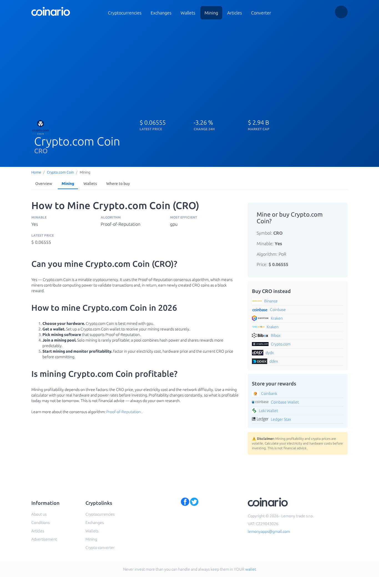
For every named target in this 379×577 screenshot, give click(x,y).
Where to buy (118, 183)
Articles (234, 12)
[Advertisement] (189, 66)
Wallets (188, 12)
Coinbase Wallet (285, 402)
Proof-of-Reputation (123, 412)
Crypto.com (280, 344)
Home (36, 172)
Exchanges (161, 12)
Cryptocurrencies (125, 12)
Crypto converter (100, 547)
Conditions (40, 522)
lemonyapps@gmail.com (269, 531)
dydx (270, 352)
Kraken (277, 318)
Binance (271, 301)
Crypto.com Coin (60, 172)
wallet (250, 569)
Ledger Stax (281, 419)
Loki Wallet (268, 410)
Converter (261, 12)
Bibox (276, 335)
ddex (273, 361)
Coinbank (269, 393)
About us (39, 514)
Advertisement (44, 539)
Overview (43, 183)
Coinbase (278, 309)
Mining (211, 12)
